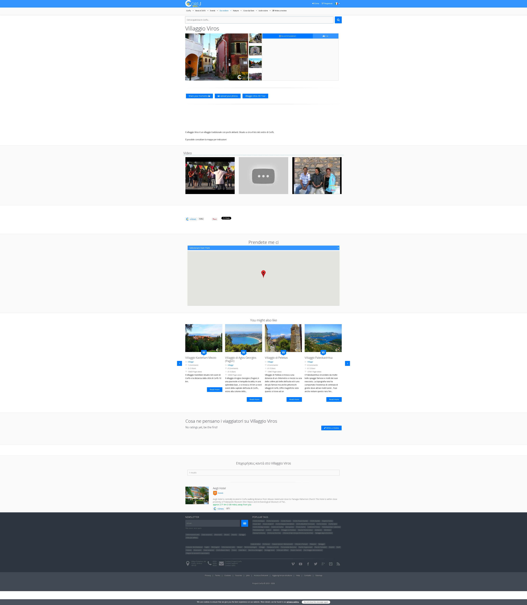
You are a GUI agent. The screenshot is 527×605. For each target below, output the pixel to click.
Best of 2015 (202, 10)
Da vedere (226, 10)
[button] (263, 274)
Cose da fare (250, 10)
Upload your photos (229, 96)
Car (326, 36)
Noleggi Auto (269, 550)
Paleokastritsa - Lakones (331, 527)
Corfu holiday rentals (261, 527)
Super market (296, 550)
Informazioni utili (192, 535)
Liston (268, 530)
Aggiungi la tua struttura (282, 575)
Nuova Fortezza (259, 533)
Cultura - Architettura (194, 547)
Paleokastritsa (258, 530)
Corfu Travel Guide (300, 521)
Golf (338, 547)
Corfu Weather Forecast (305, 524)
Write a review (279, 10)
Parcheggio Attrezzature (313, 550)
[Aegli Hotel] (197, 495)
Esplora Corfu (327, 521)
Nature (237, 10)
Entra (316, 3)
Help (298, 575)
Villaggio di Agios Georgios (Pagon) (240, 359)
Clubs (234, 550)
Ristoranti (218, 535)
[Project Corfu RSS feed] (338, 564)
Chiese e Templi (301, 544)
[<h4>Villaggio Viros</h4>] (216, 56)
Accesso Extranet (261, 575)
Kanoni (276, 530)
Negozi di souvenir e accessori (197, 553)
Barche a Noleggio (255, 550)
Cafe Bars (242, 550)
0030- (215, 561)
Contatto (307, 575)
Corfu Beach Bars (223, 550)
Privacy (208, 575)
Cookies (227, 575)
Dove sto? (256, 524)
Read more (215, 389)
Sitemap (318, 575)
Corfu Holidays (258, 521)
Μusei (227, 535)
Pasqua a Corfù (272, 547)
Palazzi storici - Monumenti (282, 544)
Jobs (248, 575)
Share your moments (198, 96)
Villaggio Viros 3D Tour (255, 96)
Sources (238, 575)
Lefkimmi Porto (313, 527)
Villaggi (190, 362)
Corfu (190, 10)
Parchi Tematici (320, 547)
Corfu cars (333, 524)
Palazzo (313, 544)
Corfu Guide (314, 521)
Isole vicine (265, 10)
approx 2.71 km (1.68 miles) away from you (232, 504)
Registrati (328, 3)
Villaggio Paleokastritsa (319, 358)
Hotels (220, 493)
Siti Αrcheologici (251, 547)
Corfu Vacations (272, 521)
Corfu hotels (321, 524)
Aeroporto (290, 527)
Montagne (215, 547)
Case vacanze (207, 535)
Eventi (214, 10)
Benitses (327, 530)
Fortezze (266, 544)
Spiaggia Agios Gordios (324, 533)
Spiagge (242, 535)
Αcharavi (318, 530)
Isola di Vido (255, 544)
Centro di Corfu (277, 527)
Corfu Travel (286, 521)
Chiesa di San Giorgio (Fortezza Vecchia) (298, 533)
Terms (217, 575)
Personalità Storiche (288, 547)
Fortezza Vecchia (274, 533)
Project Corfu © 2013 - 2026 (263, 583)
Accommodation (288, 36)
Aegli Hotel (219, 488)
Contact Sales (230, 565)
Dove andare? (268, 524)
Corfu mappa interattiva (285, 524)
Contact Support (231, 563)
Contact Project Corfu (233, 561)
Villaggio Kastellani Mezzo (200, 358)
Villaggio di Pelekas (276, 358)
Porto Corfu (300, 527)
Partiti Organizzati (305, 547)
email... (190, 523)
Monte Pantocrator (305, 530)
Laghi (207, 547)
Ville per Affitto (191, 538)
